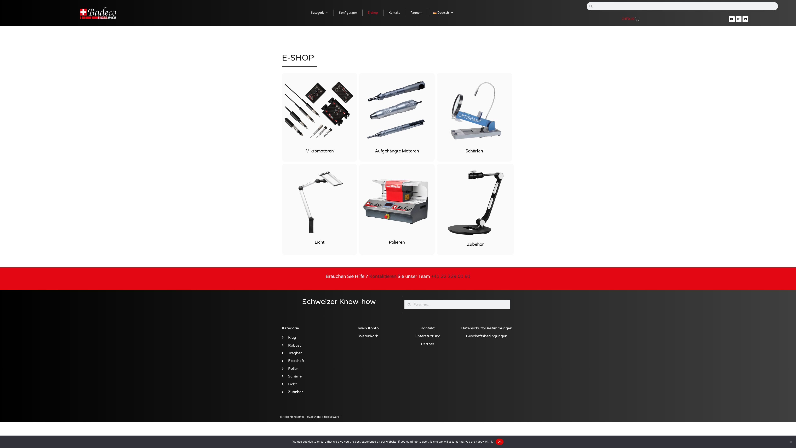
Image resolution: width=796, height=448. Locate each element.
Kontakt (394, 13)
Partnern (416, 13)
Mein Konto (368, 328)
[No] (791, 442)
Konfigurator (348, 13)
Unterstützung (427, 336)
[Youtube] (732, 19)
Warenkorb (368, 336)
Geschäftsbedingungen (486, 336)
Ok (499, 441)
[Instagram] (738, 19)
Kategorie (317, 13)
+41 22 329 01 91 (451, 276)
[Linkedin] (745, 19)
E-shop (373, 13)
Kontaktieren (382, 276)
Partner (427, 344)
